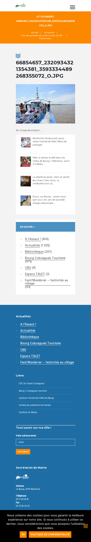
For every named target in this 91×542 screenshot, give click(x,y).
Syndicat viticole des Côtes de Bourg (36, 398)
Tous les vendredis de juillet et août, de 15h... (42, 35)
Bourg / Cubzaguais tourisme (33, 391)
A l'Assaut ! (33, 239)
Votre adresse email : (26, 436)
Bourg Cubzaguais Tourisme (45, 258)
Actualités (49, 32)
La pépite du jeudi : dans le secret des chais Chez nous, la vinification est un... (51, 180)
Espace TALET (35, 274)
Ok (23, 534)
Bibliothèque (34, 252)
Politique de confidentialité (50, 534)
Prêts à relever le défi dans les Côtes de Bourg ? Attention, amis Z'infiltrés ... (51, 161)
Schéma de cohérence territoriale (35, 405)
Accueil (34, 32)
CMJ (28, 268)
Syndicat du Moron (28, 412)
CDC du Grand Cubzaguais (31, 383)
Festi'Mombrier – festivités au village (46, 282)
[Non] (86, 526)
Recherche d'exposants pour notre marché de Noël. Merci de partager (50, 141)
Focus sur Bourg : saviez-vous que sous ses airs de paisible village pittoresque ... (49, 200)
